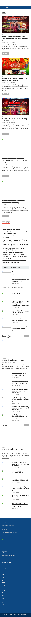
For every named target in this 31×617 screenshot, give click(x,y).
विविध (3, 598)
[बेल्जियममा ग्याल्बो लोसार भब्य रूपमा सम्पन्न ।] (6, 293)
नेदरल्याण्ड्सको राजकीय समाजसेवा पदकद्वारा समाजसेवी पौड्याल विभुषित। (19, 319)
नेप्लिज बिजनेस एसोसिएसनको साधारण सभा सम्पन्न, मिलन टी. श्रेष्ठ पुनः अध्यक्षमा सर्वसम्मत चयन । (20, 464)
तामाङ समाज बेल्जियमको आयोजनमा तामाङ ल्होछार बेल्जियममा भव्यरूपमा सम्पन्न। (20, 280)
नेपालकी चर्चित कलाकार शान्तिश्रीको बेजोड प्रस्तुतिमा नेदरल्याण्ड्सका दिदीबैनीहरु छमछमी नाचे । (15, 38)
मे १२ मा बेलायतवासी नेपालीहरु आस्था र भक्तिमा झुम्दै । (13, 287)
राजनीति (3, 582)
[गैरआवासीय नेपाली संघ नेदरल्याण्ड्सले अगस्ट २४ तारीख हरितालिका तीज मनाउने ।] (15, 66)
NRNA (3, 34)
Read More (5, 53)
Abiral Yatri (13, 42)
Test (4, 227)
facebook (4, 566)
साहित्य (3, 605)
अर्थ (2, 608)
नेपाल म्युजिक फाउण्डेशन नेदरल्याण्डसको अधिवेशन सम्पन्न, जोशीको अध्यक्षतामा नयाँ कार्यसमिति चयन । (20, 408)
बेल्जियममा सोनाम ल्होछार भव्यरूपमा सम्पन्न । (12, 229)
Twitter (4, 568)
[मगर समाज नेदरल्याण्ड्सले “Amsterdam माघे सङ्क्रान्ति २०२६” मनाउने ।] (6, 374)
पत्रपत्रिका (4, 599)
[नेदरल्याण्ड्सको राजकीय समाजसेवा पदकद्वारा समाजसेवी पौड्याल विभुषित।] (6, 319)
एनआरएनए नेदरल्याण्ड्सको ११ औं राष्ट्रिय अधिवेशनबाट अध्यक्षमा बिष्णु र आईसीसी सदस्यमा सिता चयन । (14, 161)
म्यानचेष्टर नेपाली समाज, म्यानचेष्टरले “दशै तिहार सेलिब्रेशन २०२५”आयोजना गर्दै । (20, 496)
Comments (13, 267)
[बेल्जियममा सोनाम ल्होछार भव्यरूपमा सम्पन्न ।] (15, 349)
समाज (5, 358)
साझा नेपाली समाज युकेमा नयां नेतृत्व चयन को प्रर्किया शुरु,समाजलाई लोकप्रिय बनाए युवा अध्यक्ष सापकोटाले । (20, 399)
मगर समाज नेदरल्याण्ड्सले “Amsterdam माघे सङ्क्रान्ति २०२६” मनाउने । (20, 374)
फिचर (3, 602)
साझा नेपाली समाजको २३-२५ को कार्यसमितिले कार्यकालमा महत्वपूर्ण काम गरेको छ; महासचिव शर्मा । (19, 416)
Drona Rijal (14, 362)
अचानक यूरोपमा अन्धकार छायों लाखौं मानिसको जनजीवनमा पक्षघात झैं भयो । (19, 327)
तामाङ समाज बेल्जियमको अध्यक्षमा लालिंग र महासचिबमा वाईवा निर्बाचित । (20, 311)
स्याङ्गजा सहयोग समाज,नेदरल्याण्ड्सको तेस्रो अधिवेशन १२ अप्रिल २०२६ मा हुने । (20, 382)
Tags (19, 267)
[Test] (6, 272)
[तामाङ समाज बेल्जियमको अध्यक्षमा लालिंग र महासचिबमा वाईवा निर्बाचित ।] (6, 311)
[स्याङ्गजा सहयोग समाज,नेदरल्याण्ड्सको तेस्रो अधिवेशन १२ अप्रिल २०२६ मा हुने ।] (6, 381)
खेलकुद (3, 593)
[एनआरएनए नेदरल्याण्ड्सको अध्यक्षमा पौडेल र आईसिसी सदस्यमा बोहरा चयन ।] (15, 189)
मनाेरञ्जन (4, 588)
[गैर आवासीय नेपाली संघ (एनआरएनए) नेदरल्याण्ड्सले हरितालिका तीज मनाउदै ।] (15, 106)
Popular (5, 267)
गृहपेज (3, 577)
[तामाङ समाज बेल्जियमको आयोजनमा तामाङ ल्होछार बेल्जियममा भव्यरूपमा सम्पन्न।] (6, 279)
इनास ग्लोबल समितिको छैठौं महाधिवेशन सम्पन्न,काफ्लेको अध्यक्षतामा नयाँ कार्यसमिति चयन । (20, 391)
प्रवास (3, 358)
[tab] (5, 267)
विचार (3, 595)
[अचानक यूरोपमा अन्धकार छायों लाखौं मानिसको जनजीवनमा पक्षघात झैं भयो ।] (6, 327)
